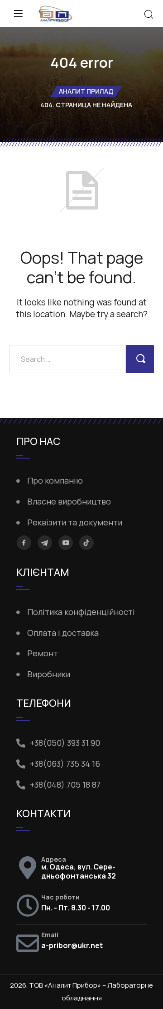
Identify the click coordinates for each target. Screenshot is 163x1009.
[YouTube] (65, 542)
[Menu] (18, 13)
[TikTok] (86, 542)
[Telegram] (44, 543)
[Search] (148, 15)
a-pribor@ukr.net (72, 945)
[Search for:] (67, 359)
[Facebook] (24, 542)
